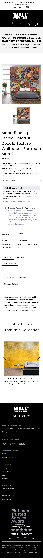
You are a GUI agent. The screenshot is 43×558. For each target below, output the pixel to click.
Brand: (4, 241)
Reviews (22, 277)
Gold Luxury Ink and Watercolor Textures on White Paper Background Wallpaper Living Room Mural (21, 381)
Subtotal (5, 234)
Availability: (6, 248)
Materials (5, 479)
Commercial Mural (8, 492)
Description (9, 277)
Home (4, 45)
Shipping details (11, 284)
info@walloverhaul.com (11, 432)
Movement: (6, 244)
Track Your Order (18, 7)
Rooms (12, 45)
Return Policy (6, 464)
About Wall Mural (8, 488)
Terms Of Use (6, 471)
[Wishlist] (21, 24)
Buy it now (21, 257)
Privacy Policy (6, 468)
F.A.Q (3, 475)
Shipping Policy (7, 461)
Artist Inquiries (7, 499)
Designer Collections (9, 457)
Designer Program (8, 495)
